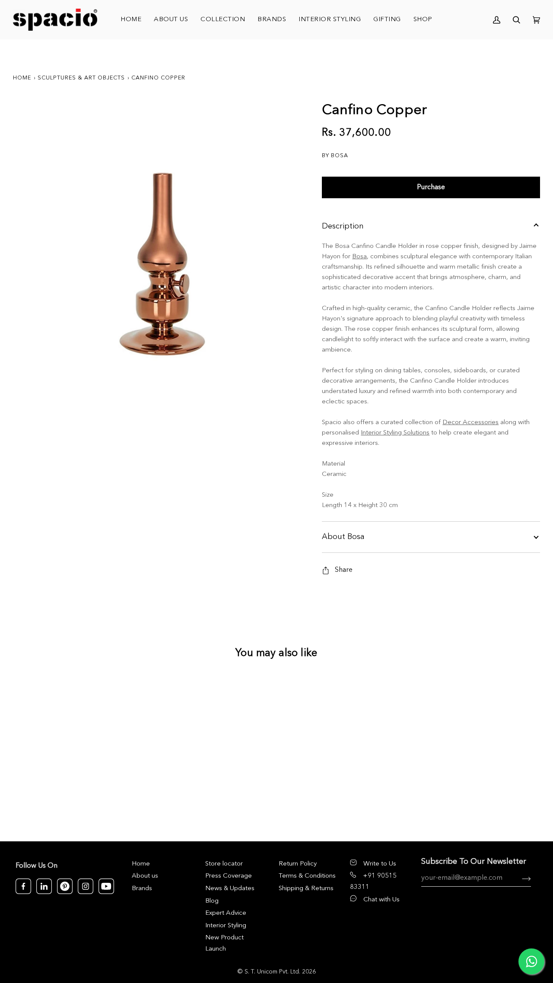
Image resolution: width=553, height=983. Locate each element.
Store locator (224, 864)
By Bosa (335, 156)
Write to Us (379, 864)
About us (145, 876)
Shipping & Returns (306, 888)
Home (22, 78)
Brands (142, 888)
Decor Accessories (470, 422)
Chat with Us (381, 900)
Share (344, 570)
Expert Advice (225, 913)
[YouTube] (106, 886)
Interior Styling (225, 926)
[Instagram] (85, 886)
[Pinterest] (65, 886)
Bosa (359, 257)
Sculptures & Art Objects (81, 78)
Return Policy (298, 864)
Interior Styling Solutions (395, 433)
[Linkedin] (44, 886)
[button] (222, 19)
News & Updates (229, 888)
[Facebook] (23, 886)
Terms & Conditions (307, 876)
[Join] (519, 878)
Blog (212, 901)
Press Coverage (228, 876)
